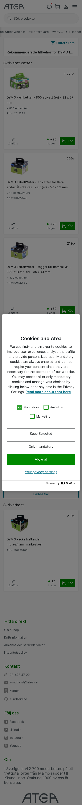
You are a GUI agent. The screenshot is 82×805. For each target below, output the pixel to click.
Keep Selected (41, 433)
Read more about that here (48, 392)
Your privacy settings (41, 472)
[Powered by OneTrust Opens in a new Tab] (62, 484)
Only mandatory (41, 446)
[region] (41, 402)
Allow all (41, 459)
